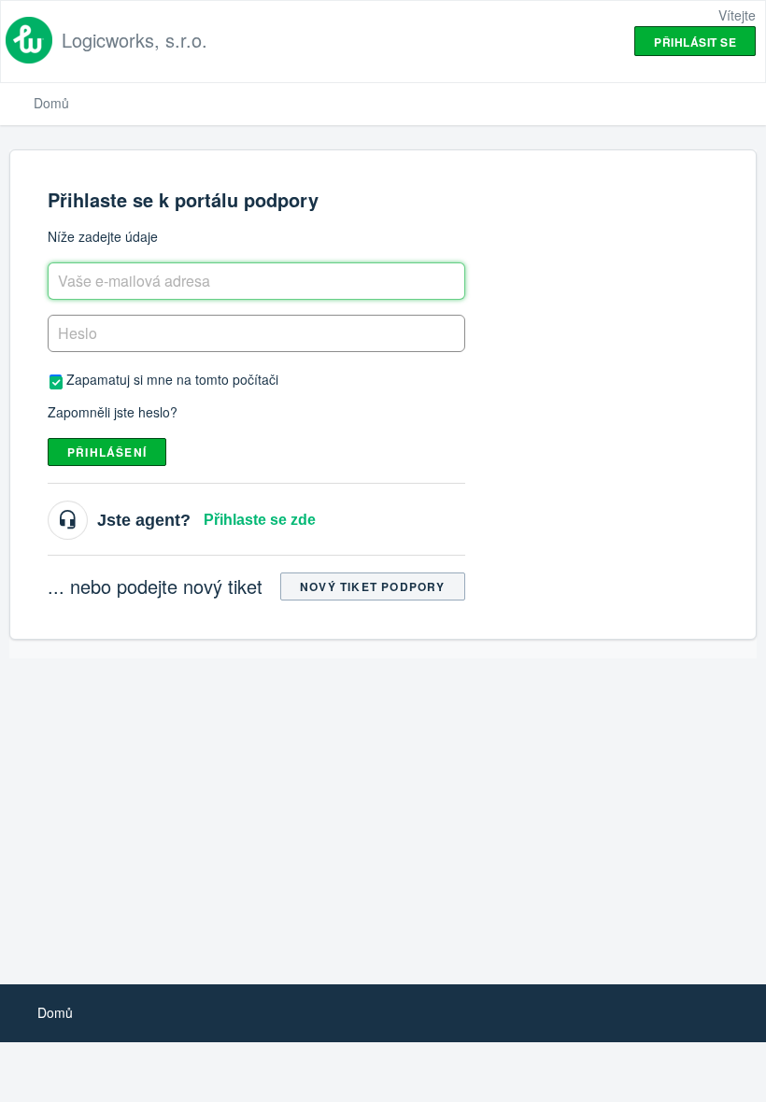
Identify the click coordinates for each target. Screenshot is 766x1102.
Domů (51, 102)
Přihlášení (107, 452)
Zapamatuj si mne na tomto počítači (172, 379)
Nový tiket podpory (373, 586)
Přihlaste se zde (260, 520)
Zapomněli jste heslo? (112, 412)
